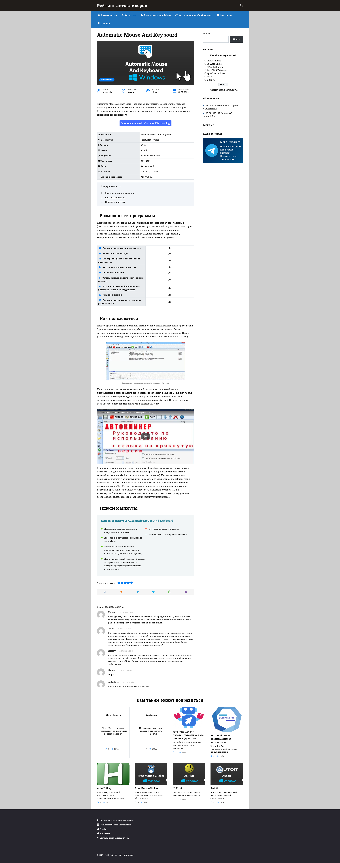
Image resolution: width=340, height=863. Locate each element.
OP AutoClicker (215, 67)
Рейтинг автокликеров (122, 5)
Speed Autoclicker (216, 73)
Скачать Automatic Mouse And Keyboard (144, 123)
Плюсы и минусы (115, 202)
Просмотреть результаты (223, 89)
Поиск (206, 33)
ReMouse (151, 715)
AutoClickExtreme (217, 70)
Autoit (210, 76)
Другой (211, 79)
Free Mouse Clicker (146, 788)
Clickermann (214, 60)
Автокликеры (106, 80)
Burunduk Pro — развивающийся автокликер (221, 739)
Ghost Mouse (113, 715)
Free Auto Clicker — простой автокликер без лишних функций (188, 735)
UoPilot (177, 788)
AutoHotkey (104, 788)
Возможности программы (119, 193)
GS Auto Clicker (215, 63)
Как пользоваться (115, 197)
